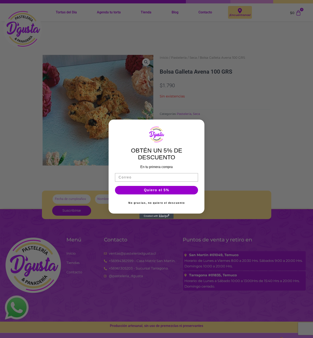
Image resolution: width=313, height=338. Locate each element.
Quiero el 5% (156, 190)
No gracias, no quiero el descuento (156, 202)
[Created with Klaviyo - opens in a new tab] (156, 216)
